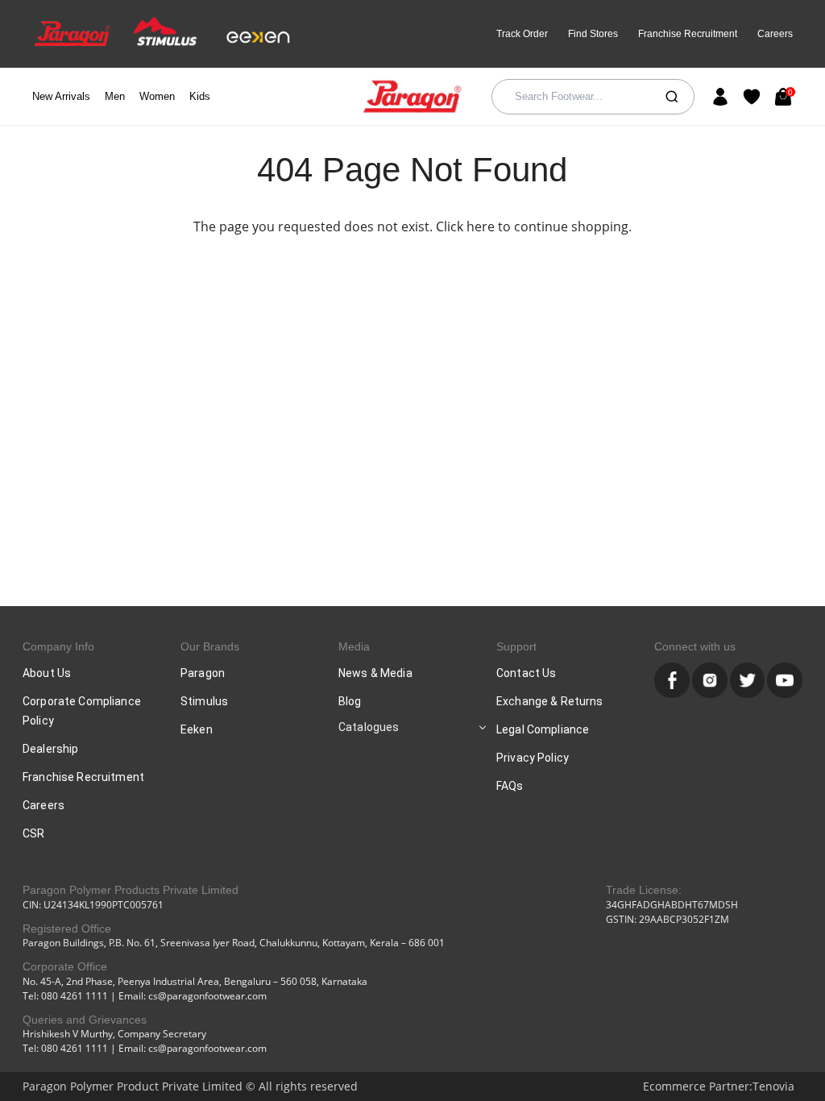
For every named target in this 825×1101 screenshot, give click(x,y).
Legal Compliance (542, 729)
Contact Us (526, 673)
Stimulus (204, 701)
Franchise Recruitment (687, 33)
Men (115, 96)
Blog (350, 701)
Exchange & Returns (549, 701)
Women (157, 96)
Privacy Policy (532, 757)
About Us (47, 673)
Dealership (50, 748)
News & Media (375, 673)
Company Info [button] (58, 646)
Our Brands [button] (209, 646)
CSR (33, 833)
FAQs (510, 785)
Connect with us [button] (695, 646)
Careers (775, 33)
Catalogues (368, 727)
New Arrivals (61, 96)
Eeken (196, 729)
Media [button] (354, 646)
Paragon (202, 673)
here (480, 226)
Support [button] (516, 646)
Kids (199, 96)
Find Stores (593, 33)
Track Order (522, 33)
